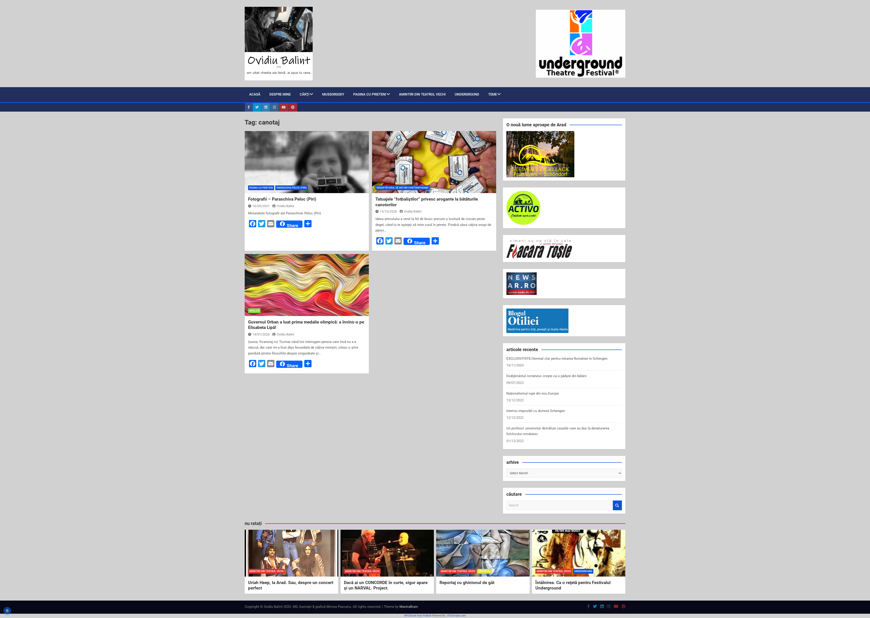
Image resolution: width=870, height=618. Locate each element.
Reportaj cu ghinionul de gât (467, 582)
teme (492, 94)
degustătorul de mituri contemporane (402, 187)
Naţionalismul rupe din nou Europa (532, 393)
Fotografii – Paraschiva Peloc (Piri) (282, 199)
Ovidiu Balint (285, 206)
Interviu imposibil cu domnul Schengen (535, 411)
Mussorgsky (333, 94)
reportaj (484, 571)
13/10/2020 (388, 211)
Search (617, 505)
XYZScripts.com (456, 615)
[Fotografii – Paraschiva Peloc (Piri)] (307, 162)
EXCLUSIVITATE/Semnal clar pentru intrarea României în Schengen (556, 359)
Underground (467, 94)
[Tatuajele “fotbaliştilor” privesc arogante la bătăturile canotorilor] (434, 162)
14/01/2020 (261, 334)
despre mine (280, 94)
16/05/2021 (261, 206)
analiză (254, 310)
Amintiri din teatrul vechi (422, 94)
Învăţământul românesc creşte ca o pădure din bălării (546, 376)
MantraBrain (408, 607)
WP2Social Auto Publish (417, 615)
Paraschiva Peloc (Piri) (291, 187)
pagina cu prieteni (369, 94)
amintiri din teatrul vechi (266, 571)
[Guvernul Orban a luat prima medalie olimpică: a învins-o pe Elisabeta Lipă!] (307, 285)
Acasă (254, 94)
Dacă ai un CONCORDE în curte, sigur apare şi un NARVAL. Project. (386, 585)
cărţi (304, 94)
